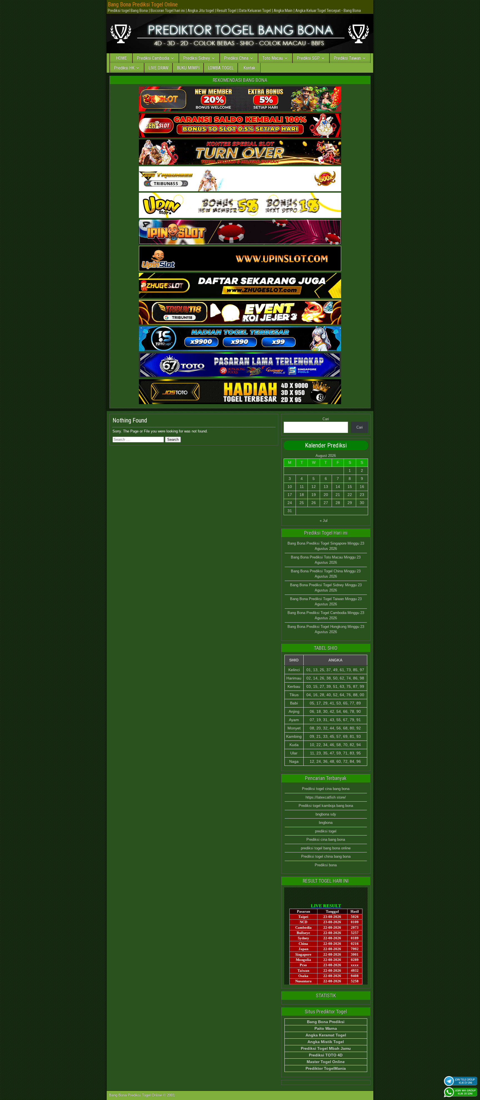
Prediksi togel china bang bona (326, 856)
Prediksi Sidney (196, 58)
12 (313, 486)
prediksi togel (325, 831)
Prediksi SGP (308, 58)
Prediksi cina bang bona (325, 839)
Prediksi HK (124, 68)
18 (301, 494)
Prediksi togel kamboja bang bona (326, 806)
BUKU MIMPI (188, 68)
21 (338, 494)
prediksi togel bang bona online (326, 848)
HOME (121, 58)
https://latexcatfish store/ (326, 797)
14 (338, 486)
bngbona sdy (326, 814)
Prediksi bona (326, 865)
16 (362, 486)
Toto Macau (272, 58)
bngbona (325, 822)
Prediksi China (236, 58)
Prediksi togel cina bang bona (325, 789)
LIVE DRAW (158, 68)
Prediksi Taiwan (347, 58)
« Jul (324, 520)
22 (350, 494)
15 (350, 486)
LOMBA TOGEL (221, 68)
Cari (325, 419)
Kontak (249, 68)
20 (326, 494)
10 (290, 486)
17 (290, 494)
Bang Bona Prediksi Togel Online (143, 4)
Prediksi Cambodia (153, 58)
